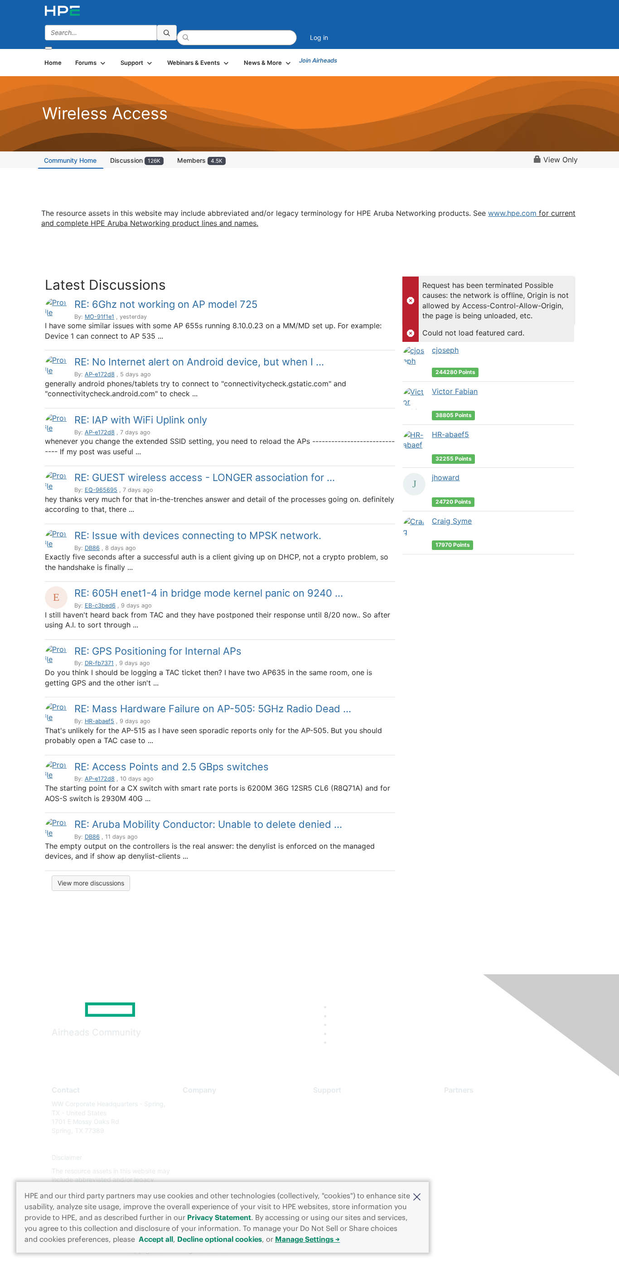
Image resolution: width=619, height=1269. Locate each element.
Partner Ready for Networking (488, 1130)
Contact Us (199, 1130)
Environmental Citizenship (221, 1144)
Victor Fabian (455, 391)
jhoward (445, 477)
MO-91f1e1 (99, 316)
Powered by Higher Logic (440, 1251)
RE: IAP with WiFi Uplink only (140, 420)
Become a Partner (470, 1117)
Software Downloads (343, 1144)
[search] (167, 32)
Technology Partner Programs (488, 1144)
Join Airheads (318, 60)
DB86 (92, 548)
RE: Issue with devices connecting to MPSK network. (197, 535)
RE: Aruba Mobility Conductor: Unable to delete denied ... (208, 824)
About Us (196, 1104)
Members (199, 160)
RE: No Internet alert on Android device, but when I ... (199, 362)
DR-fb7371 (99, 663)
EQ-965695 (101, 489)
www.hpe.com (512, 213)
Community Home (70, 160)
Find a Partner (465, 1104)
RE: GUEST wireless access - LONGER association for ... (204, 477)
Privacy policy (203, 1158)
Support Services (338, 1104)
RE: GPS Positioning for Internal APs (158, 651)
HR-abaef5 (99, 721)
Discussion (135, 160)
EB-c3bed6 (100, 605)
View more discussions (91, 883)
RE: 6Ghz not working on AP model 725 (165, 304)
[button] (417, 1196)
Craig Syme (452, 520)
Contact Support (338, 1117)
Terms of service (207, 1171)
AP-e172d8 (100, 374)
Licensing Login (336, 1158)
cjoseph (445, 350)
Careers (194, 1117)
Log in (319, 37)
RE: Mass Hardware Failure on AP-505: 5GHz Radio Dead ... (212, 709)
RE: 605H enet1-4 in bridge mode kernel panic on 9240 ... (208, 593)
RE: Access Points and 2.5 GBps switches (171, 767)
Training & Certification (346, 1130)
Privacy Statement (219, 1217)
